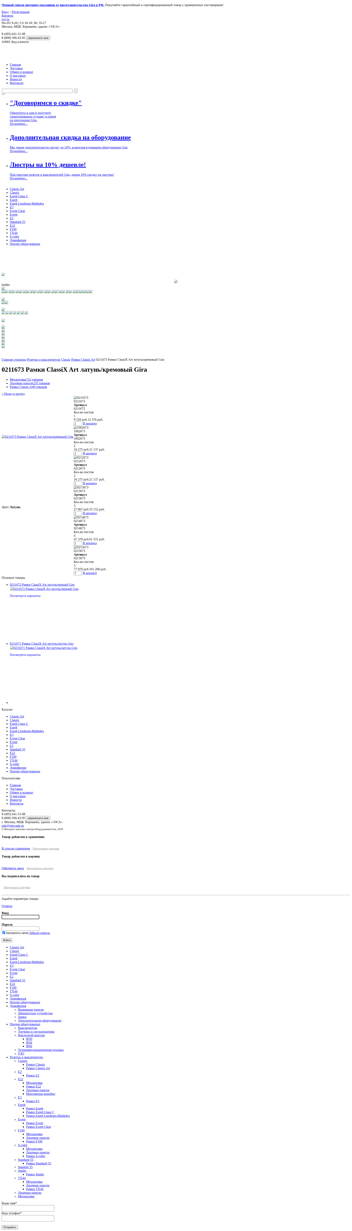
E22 (12, 225)
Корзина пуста (7, 17)
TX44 (14, 233)
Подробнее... (19, 124)
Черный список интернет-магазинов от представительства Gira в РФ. (53, 5)
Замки (22, 1017)
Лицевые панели (30, 383)
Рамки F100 (34, 1141)
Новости (16, 79)
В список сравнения (16, 848)
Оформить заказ (13, 868)
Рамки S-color (35, 1156)
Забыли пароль (39, 933)
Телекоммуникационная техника (41, 1050)
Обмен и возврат (21, 72)
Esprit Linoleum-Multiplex (27, 203)
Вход (5, 12)
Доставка (16, 68)
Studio (22, 1170)
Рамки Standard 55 (38, 1163)
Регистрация (20, 12)
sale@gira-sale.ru (13, 825)
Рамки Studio (35, 1174)
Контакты (16, 83)
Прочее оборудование (25, 244)
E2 (11, 218)
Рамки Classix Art (83, 359)
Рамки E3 (32, 1101)
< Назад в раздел (13, 393)
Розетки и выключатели (43, 359)
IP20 (29, 1039)
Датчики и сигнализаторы (36, 1031)
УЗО (21, 1053)
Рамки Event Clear (38, 1126)
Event (13, 214)
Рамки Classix (35, 1064)
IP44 (29, 1042)
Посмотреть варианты (25, 595)
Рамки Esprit (34, 1108)
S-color (14, 236)
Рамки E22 (33, 1086)
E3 (11, 207)
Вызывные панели (31, 1009)
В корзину (90, 423)
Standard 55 (17, 222)
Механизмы (26, 379)
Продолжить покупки (46, 848)
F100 (13, 229)
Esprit (13, 200)
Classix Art (17, 189)
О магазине (18, 75)
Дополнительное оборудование (40, 1020)
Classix (14, 192)
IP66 (29, 1046)
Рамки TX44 (34, 1189)
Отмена (7, 906)
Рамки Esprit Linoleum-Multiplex (48, 1115)
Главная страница (14, 359)
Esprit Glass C (19, 196)
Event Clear (17, 211)
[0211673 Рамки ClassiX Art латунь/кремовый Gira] (37, 436)
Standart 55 (25, 1167)
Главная (15, 64)
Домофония (18, 240)
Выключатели (27, 1028)
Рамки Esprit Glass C (40, 1112)
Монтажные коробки (40, 1094)
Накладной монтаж (31, 1035)
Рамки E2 (32, 1075)
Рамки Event (34, 1123)
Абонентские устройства (35, 1013)
